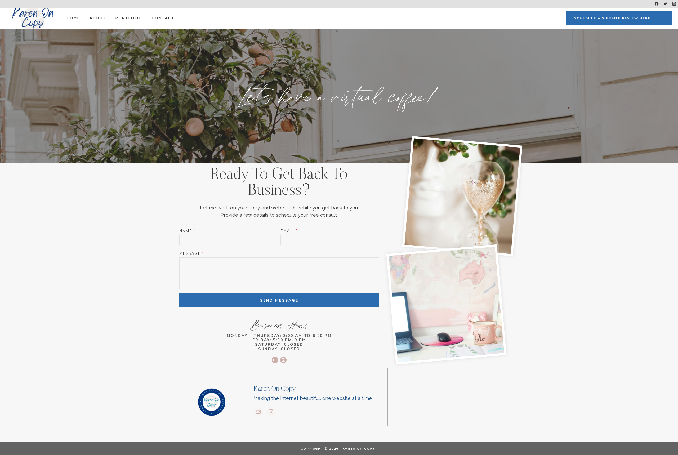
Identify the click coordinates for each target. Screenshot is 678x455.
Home (73, 18)
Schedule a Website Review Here (612, 18)
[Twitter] (665, 4)
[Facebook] (657, 4)
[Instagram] (674, 4)
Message (191, 253)
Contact (163, 18)
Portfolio (128, 18)
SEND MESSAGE (279, 300)
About (98, 18)
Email (289, 231)
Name (187, 231)
